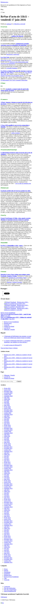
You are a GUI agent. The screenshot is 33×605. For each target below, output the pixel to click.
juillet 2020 (7, 399)
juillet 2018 (7, 436)
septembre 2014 (8, 507)
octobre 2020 (7, 394)
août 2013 (6, 527)
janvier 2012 (7, 556)
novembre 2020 (8, 393)
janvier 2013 (7, 537)
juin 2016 (6, 474)
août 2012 (6, 545)
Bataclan (9, 282)
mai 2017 (6, 457)
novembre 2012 (8, 541)
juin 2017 (6, 456)
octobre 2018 (7, 431)
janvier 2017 (7, 463)
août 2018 (6, 434)
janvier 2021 (7, 390)
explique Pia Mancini (17, 36)
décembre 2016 (8, 465)
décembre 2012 (8, 539)
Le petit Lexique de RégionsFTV (13, 345)
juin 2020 (6, 400)
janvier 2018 (7, 445)
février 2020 (7, 406)
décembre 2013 (8, 520)
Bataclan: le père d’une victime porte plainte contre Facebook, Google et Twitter (15, 275)
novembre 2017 (8, 448)
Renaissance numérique (12, 54)
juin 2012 (6, 548)
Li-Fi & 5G (7, 328)
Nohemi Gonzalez (17, 282)
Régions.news (4, 2)
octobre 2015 (7, 487)
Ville (5, 578)
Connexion (7, 586)
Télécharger (4, 597)
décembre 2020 (8, 391)
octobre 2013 (7, 524)
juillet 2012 (7, 547)
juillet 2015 (7, 491)
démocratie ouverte (6, 60)
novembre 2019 (8, 411)
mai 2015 (6, 494)
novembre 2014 (8, 504)
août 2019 (6, 416)
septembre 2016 (8, 470)
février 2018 (7, 443)
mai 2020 (6, 402)
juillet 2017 (7, 454)
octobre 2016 (7, 468)
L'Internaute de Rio (17, 336)
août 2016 (6, 471)
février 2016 (7, 480)
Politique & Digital (9, 326)
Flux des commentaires (10, 589)
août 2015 (6, 490)
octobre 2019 (7, 413)
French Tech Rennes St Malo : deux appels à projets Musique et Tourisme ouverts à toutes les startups (16, 218)
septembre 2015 (8, 488)
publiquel (8, 24)
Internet (6, 570)
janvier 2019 (7, 427)
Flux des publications (9, 588)
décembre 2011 (8, 557)
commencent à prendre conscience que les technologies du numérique (15, 44)
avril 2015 (6, 496)
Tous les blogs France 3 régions (9, 348)
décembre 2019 (8, 410)
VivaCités (6, 325)
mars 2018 (7, 442)
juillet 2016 (7, 473)
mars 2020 (7, 405)
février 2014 (7, 517)
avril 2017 (6, 459)
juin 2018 (6, 437)
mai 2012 (6, 550)
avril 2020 (6, 403)
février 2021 (7, 388)
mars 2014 (7, 516)
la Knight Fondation (11, 68)
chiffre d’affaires (15, 133)
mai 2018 (6, 439)
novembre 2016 (8, 467)
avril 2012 (6, 551)
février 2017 (7, 462)
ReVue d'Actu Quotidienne (8, 312)
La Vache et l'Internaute (17, 341)
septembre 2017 (8, 451)
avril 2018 (6, 440)
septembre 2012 (8, 544)
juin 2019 (6, 419)
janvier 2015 (7, 500)
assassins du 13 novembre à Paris (17, 277)
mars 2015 (7, 497)
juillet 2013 (7, 528)
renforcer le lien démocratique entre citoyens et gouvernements (14, 62)
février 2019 (7, 425)
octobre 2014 (7, 505)
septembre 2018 (8, 433)
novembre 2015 (8, 485)
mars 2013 (7, 534)
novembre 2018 (8, 430)
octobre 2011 (7, 561)
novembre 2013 (8, 522)
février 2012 (7, 554)
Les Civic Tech (5, 57)
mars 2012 (7, 553)
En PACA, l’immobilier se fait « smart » (12, 245)
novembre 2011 (8, 559)
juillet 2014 (7, 510)
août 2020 (6, 397)
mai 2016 (6, 476)
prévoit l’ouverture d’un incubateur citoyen (12, 75)
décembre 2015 (8, 484)
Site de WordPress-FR (10, 591)
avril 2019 (6, 422)
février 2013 (7, 536)
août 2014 (6, 508)
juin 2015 (6, 493)
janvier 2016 (7, 482)
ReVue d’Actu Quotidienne (11, 322)
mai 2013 (6, 531)
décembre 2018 (8, 428)
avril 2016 (6, 477)
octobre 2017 (7, 450)
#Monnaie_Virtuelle (9, 329)
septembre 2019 (8, 414)
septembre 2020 (8, 396)
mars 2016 (7, 479)
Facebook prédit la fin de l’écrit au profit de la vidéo (15, 191)
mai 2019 (6, 420)
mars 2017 (7, 460)
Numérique (7, 573)
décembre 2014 (8, 502)
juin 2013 (6, 530)
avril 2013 (6, 533)
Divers (6, 569)
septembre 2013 (8, 525)
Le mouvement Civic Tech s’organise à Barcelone (14, 80)
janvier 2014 (7, 519)
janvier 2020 (7, 408)
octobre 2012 (7, 542)
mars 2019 (7, 423)
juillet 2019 (7, 417)
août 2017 (6, 453)
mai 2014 (6, 513)
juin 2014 (6, 511)
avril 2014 (6, 514)
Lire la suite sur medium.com (23, 183)
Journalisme (7, 572)
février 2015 (7, 499)
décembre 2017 (8, 447)
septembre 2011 (8, 562)
